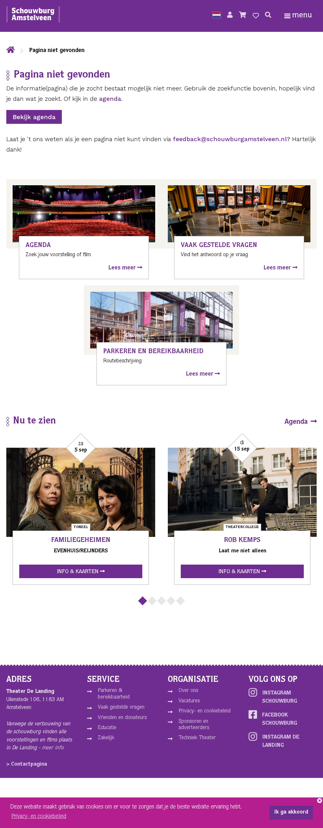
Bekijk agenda (34, 117)
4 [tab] (171, 600)
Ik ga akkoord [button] (291, 812)
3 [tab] (161, 600)
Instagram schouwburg (279, 697)
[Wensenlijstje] (256, 15)
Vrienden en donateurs (122, 718)
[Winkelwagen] (242, 15)
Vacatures (189, 701)
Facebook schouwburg (279, 719)
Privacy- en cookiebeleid (205, 711)
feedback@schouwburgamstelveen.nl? (231, 139)
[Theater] (10, 51)
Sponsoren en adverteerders (194, 725)
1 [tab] (142, 600)
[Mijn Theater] (230, 15)
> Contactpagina (26, 764)
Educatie (107, 728)
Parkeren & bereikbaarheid (114, 694)
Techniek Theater (197, 738)
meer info (53, 748)
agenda (110, 98)
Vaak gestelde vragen (121, 707)
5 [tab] (180, 600)
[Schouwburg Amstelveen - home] (33, 15)
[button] (216, 15)
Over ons (188, 690)
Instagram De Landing (280, 741)
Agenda (297, 422)
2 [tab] (152, 600)
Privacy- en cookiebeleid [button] (38, 816)
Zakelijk (106, 738)
